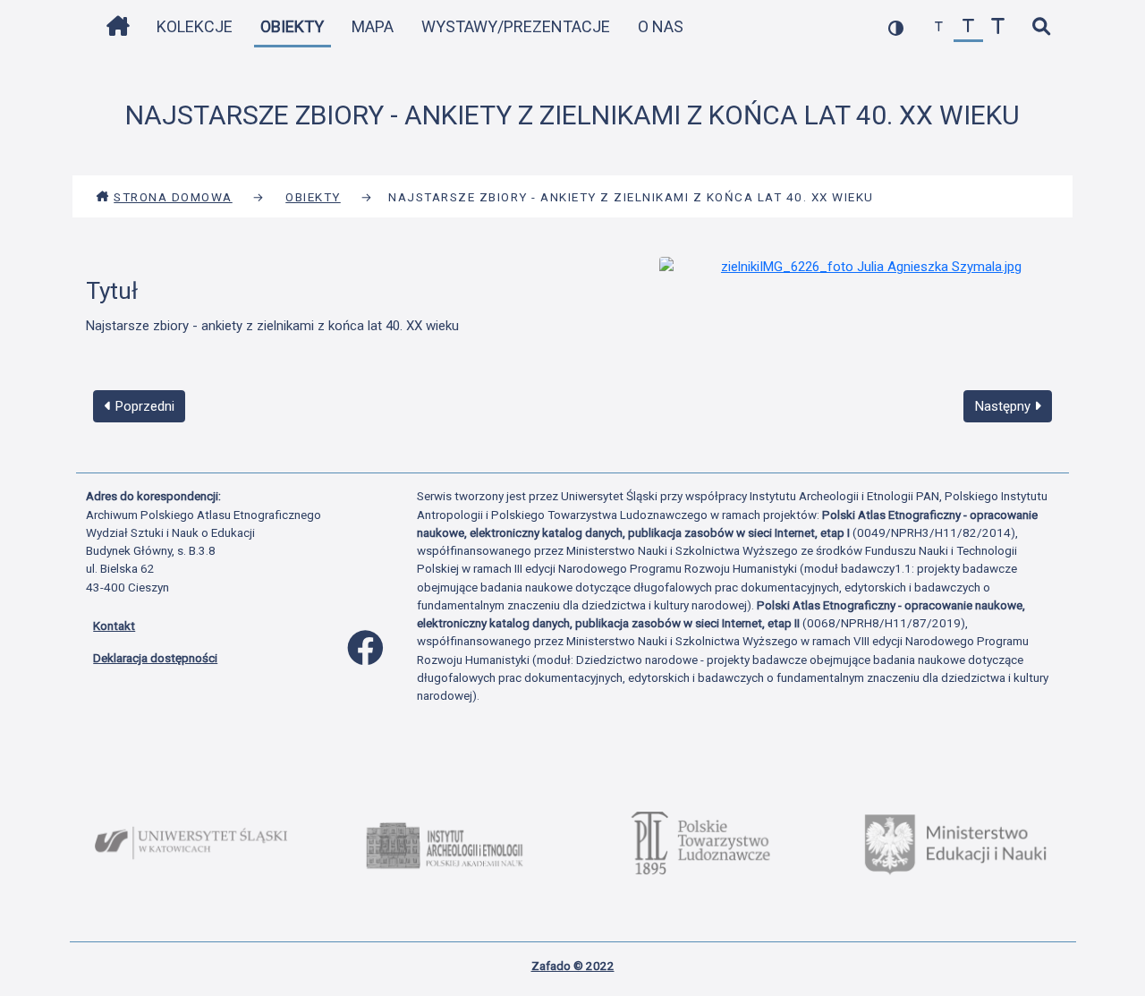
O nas (660, 26)
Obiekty (292, 26)
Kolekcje (195, 26)
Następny (1004, 406)
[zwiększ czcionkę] (998, 27)
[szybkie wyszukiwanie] (1041, 27)
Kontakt (114, 625)
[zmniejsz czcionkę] (939, 27)
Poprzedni (143, 406)
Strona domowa (173, 197)
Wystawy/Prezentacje (515, 26)
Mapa (373, 26)
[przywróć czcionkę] (968, 27)
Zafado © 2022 (573, 965)
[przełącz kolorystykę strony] (896, 27)
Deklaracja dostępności (155, 658)
